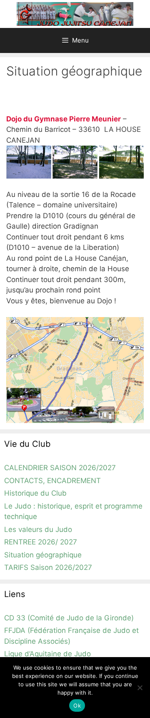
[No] (139, 687)
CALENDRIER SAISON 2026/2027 (60, 468)
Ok (77, 705)
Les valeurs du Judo (38, 529)
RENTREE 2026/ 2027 (40, 542)
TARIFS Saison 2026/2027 (48, 567)
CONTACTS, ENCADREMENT (52, 480)
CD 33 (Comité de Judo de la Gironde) (69, 618)
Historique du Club (35, 493)
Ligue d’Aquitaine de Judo (47, 654)
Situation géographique (43, 555)
